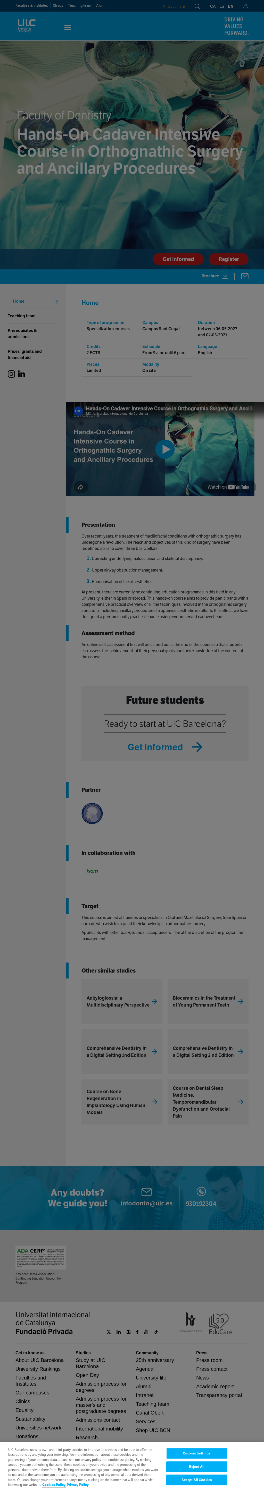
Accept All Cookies (197, 1480)
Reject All (196, 1467)
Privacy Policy (78, 1485)
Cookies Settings (196, 1453)
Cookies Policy (53, 1485)
